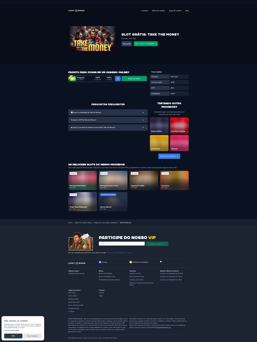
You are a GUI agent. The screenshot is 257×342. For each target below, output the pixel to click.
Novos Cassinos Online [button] (137, 276)
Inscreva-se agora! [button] (156, 244)
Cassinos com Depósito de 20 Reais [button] (171, 273)
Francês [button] (101, 292)
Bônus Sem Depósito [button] (105, 273)
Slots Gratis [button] (72, 292)
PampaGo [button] (81, 78)
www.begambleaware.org (163, 327)
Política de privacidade (112, 252)
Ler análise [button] (80, 79)
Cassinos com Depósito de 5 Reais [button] (171, 276)
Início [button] (70, 222)
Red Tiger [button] (132, 38)
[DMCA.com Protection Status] (174, 263)
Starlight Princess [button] (73, 308)
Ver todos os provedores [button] (168, 156)
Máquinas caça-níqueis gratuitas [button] (105, 222)
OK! (13, 336)
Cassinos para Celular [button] (137, 280)
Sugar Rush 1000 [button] (73, 302)
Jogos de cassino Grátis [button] (83, 222)
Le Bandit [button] (71, 311)
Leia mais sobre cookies (11, 330)
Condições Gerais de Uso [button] (76, 273)
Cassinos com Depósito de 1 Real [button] (171, 280)
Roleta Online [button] (72, 296)
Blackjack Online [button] (73, 299)
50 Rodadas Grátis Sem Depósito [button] (109, 280)
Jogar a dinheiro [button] (145, 43)
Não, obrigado (32, 336)
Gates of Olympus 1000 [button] (75, 305)
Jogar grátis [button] (126, 44)
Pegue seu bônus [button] (134, 78)
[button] (76, 10)
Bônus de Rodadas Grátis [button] (107, 276)
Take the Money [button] (125, 222)
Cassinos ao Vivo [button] (135, 273)
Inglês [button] (101, 296)
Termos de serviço (126, 252)
